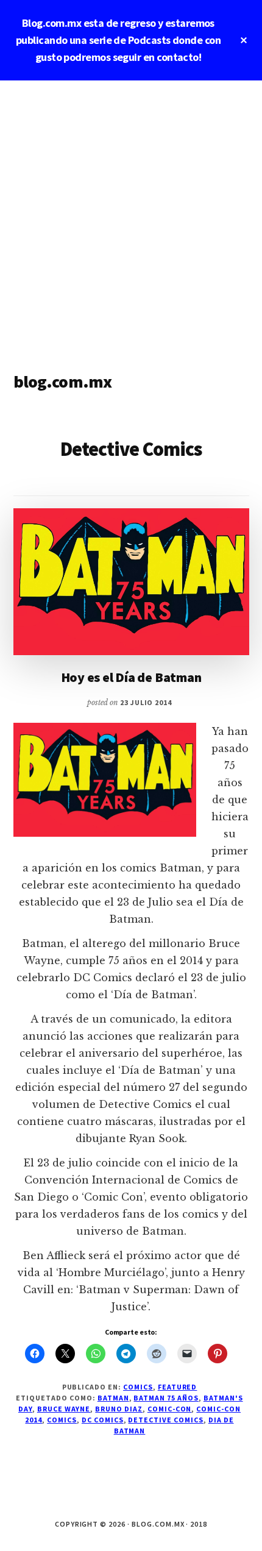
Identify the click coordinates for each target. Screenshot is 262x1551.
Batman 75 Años (165, 1397)
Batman (113, 1397)
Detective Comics (165, 1419)
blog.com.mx (62, 381)
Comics (138, 1386)
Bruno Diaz (119, 1408)
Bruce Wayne (64, 1408)
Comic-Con (169, 1408)
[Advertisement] (131, 218)
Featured (177, 1386)
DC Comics (103, 1419)
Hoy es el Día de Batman (131, 677)
